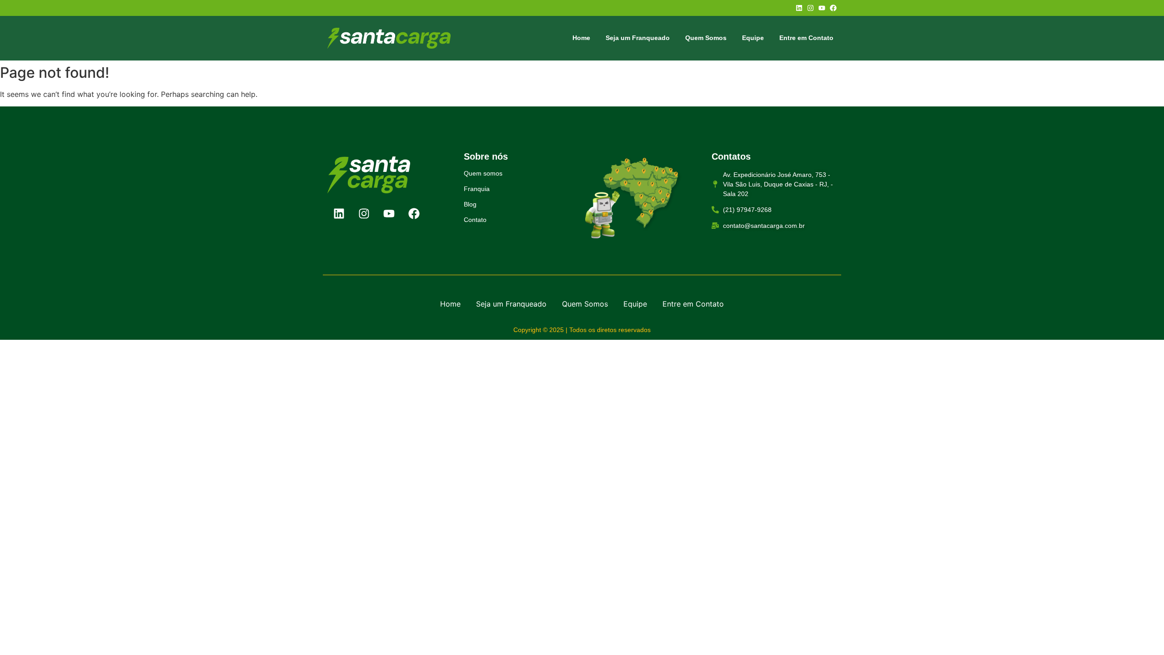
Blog (470, 204)
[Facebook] (833, 8)
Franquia (477, 188)
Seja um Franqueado (638, 37)
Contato (475, 219)
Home (581, 37)
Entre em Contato (806, 37)
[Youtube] (821, 8)
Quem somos (483, 173)
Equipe (753, 37)
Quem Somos (706, 37)
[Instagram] (810, 8)
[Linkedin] (799, 8)
